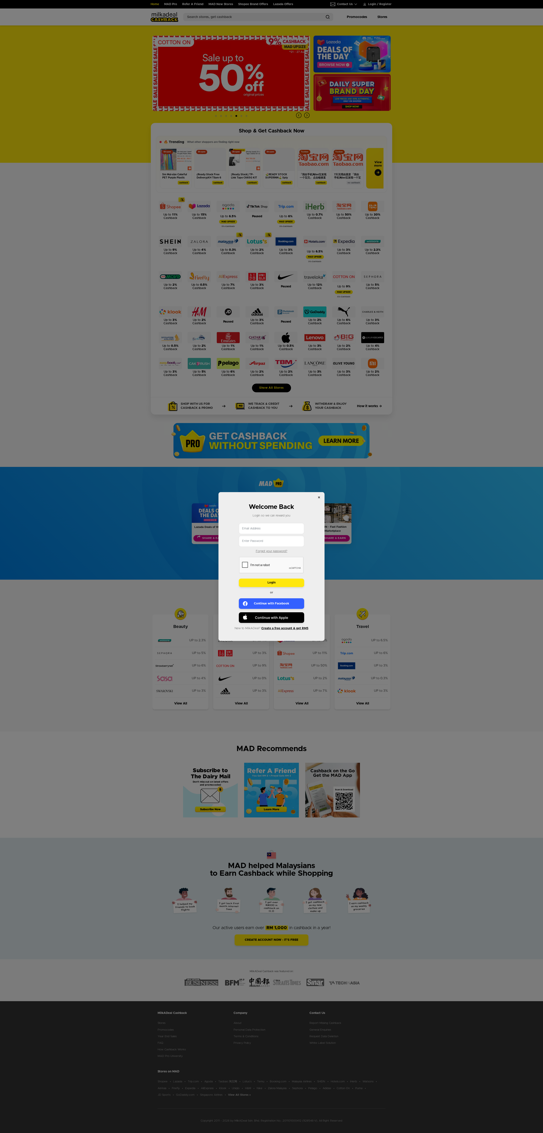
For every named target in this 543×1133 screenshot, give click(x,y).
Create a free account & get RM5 (284, 628)
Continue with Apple (271, 617)
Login (271, 582)
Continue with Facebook (271, 603)
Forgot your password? (271, 551)
